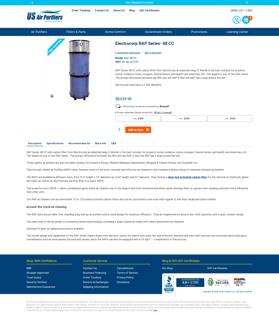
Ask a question (153, 52)
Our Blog (167, 268)
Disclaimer (123, 282)
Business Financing (94, 272)
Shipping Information (96, 286)
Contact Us (102, 10)
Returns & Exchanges (96, 282)
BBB (28, 268)
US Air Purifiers (45, 16)
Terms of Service (127, 272)
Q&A (113, 143)
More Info (100, 143)
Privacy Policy (125, 277)
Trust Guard (33, 277)
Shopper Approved (37, 272)
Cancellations (125, 268)
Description (35, 143)
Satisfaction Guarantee (40, 286)
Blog (132, 10)
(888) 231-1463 (242, 10)
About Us (119, 10)
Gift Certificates (150, 10)
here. (156, 310)
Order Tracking (81, 10)
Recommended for (79, 143)
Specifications (55, 143)
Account (236, 20)
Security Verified (36, 282)
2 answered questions (127, 52)
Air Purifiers (39, 32)
